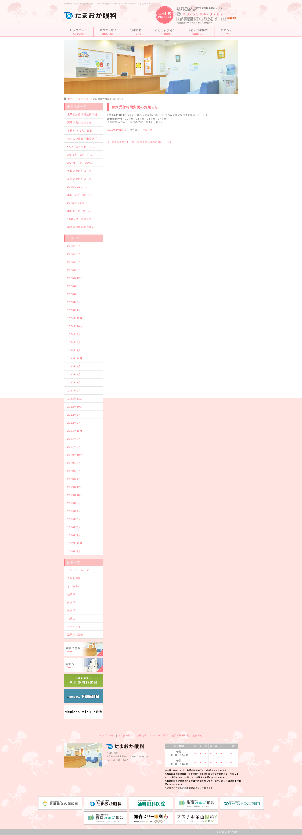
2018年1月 (74, 535)
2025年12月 (75, 278)
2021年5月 (74, 446)
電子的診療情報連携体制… (83, 114)
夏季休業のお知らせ (79, 122)
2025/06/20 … (77, 186)
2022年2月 (74, 422)
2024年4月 (74, 342)
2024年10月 (75, 326)
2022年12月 (75, 398)
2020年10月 (75, 455)
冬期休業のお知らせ (79, 170)
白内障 (71, 602)
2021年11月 (74, 430)
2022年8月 (74, 414)
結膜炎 (71, 594)
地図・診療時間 (180, 735)
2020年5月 (74, 471)
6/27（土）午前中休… (81, 146)
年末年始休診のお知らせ (154, 142)
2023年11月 (74, 358)
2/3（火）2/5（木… (79, 154)
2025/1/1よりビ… (78, 202)
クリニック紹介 (159, 735)
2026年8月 (74, 245)
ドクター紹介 (125, 735)
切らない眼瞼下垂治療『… (83, 138)
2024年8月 (74, 334)
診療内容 (142, 735)
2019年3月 (74, 519)
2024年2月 (74, 350)
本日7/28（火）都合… (81, 130)
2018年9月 (74, 527)
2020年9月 (74, 463)
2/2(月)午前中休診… (80, 162)
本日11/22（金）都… (80, 211)
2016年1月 (74, 551)
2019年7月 (74, 503)
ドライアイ (74, 626)
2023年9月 (74, 366)
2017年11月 (74, 543)
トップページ (106, 735)
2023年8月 (74, 374)
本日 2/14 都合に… (80, 194)
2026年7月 (74, 254)
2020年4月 (74, 479)
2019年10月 (75, 495)
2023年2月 (74, 390)
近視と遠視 (74, 578)
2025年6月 (74, 294)
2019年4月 (74, 511)
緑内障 (71, 610)
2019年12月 (75, 487)
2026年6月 (74, 262)
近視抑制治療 (75, 634)
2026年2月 (74, 270)
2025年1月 (74, 310)
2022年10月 (75, 406)
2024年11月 (74, 318)
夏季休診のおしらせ (120, 142)
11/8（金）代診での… (81, 219)
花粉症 (71, 618)
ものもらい (74, 586)
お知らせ (84, 99)
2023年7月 (74, 382)
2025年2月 (74, 302)
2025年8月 (74, 286)
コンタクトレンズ (78, 570)
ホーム (71, 99)
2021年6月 (74, 438)
